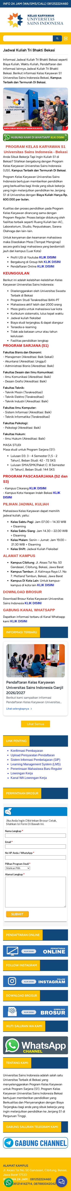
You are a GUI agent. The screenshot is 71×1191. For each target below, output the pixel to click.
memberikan (25, 1098)
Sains (36, 1093)
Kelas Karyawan (51, 1084)
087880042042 (45, 1184)
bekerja (52, 1107)
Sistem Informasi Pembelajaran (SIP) (35, 759)
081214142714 (22, 1184)
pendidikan (41, 1098)
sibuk (42, 1107)
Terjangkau (10, 1107)
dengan (51, 1102)
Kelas (56, 1089)
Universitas (10, 1075)
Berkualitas (10, 1102)
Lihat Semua (35, 724)
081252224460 (40, 1179)
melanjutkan (18, 1111)
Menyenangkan (34, 1102)
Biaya (60, 1102)
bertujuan (9, 1098)
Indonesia (46, 1093)
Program (35, 1084)
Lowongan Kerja (22, 773)
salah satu (56, 1075)
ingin (6, 1111)
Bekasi (36, 1080)
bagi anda (24, 1107)
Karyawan (9, 1093)
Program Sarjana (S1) (26, 1089)
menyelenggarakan (16, 1084)
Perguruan (10, 1116)
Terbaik (23, 1080)
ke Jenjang (50, 1111)
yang (53, 1098)
